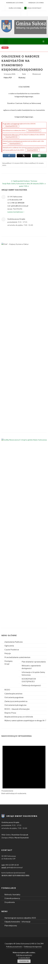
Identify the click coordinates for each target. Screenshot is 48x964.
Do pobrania (9, 902)
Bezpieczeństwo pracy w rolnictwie (18, 717)
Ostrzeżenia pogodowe (14, 697)
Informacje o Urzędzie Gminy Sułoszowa (33, 673)
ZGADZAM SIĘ (24, 961)
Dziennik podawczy (12, 898)
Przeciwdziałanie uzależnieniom (17, 657)
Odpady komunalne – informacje (17, 921)
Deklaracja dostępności (31, 685)
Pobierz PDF (8, 78)
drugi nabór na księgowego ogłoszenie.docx (19, 123)
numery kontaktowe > (15, 212)
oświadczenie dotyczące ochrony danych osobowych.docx (24, 134)
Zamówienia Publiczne (13, 642)
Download (12, 126)
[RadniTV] (18, 13)
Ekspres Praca (10, 713)
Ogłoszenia (9, 646)
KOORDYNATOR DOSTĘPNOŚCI (29, 680)
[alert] (24, 767)
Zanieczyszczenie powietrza (15, 701)
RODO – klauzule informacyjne (17, 709)
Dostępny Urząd (8, 662)
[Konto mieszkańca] (30, 13)
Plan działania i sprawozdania (34, 662)
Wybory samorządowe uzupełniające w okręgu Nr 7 (25, 720)
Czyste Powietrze (11, 649)
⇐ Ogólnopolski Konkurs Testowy (24, 181)
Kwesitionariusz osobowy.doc (14, 130)
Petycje (7, 653)
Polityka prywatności (14, 947)
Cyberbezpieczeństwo (13, 693)
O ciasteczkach (24, 958)
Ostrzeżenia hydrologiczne (15, 705)
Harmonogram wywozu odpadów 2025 (20, 918)
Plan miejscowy (10, 925)
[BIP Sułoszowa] (24, 13)
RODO (7, 690)
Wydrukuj (21, 78)
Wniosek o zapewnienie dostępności (31, 666)
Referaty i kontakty (12, 894)
